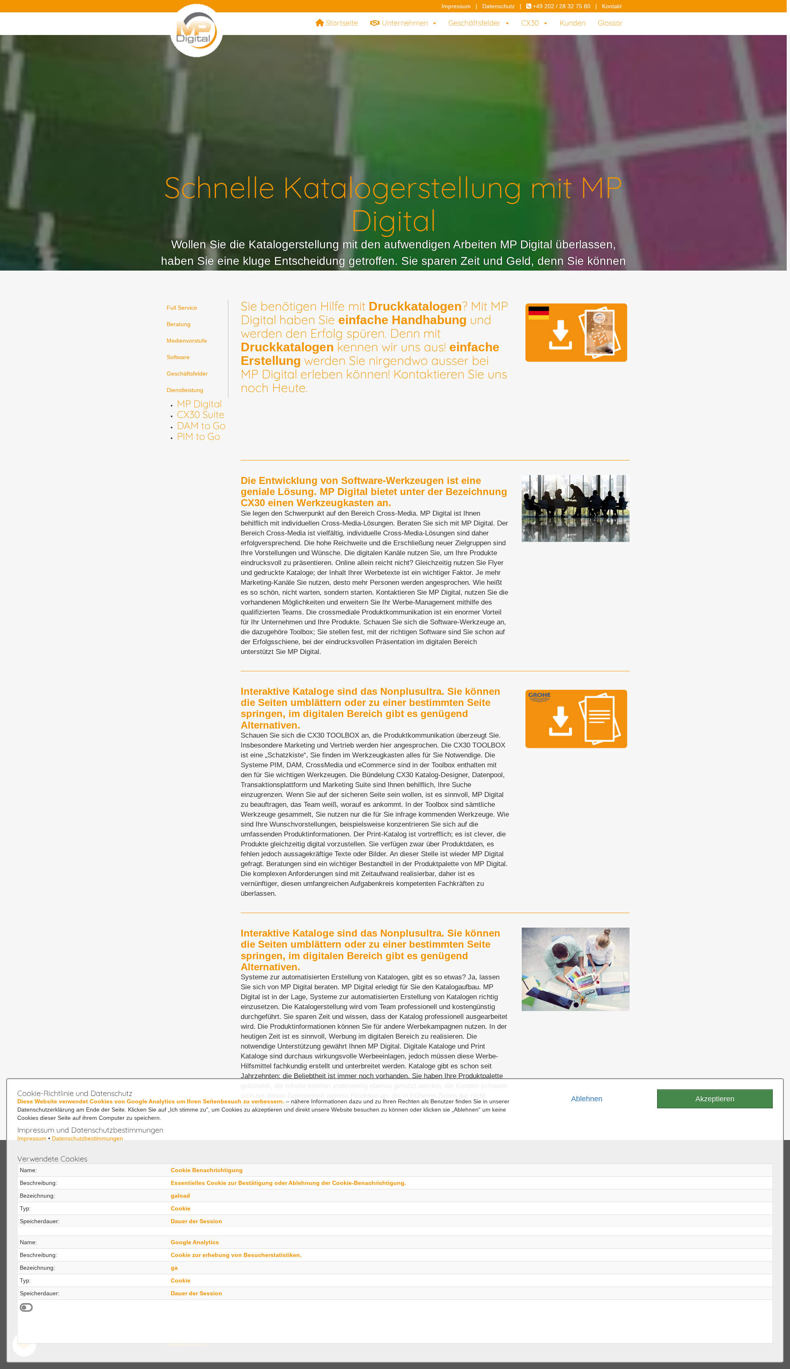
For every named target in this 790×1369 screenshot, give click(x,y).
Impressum (456, 6)
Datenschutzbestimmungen (87, 1138)
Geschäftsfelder (187, 373)
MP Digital (199, 403)
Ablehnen (586, 1099)
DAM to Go (201, 425)
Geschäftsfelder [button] (476, 23)
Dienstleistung (185, 390)
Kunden (573, 23)
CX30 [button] (532, 23)
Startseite (341, 23)
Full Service (182, 307)
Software (178, 357)
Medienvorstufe (187, 340)
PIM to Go (198, 436)
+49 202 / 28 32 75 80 (560, 6)
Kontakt (612, 6)
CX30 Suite (200, 414)
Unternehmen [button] (406, 23)
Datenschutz (498, 6)
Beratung (179, 324)
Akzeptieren (714, 1099)
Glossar (610, 23)
